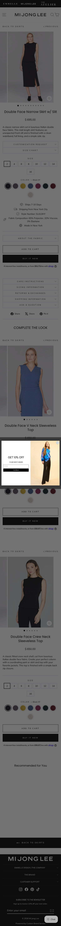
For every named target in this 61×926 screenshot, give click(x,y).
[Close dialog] (57, 442)
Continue (16, 470)
